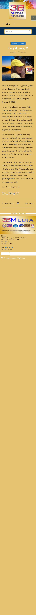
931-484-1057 (9, 247)
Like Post (23, 52)
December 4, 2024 (15, 43)
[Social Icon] (3, 193)
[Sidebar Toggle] (33, 18)
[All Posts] (18, 203)
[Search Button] (29, 32)
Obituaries (22, 43)
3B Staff (14, 52)
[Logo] (17, 10)
